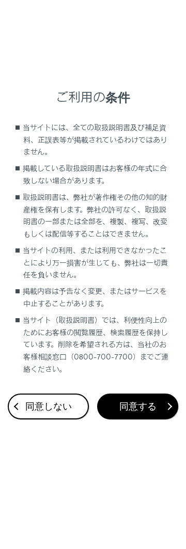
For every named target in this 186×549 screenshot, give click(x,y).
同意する (138, 406)
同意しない (48, 406)
